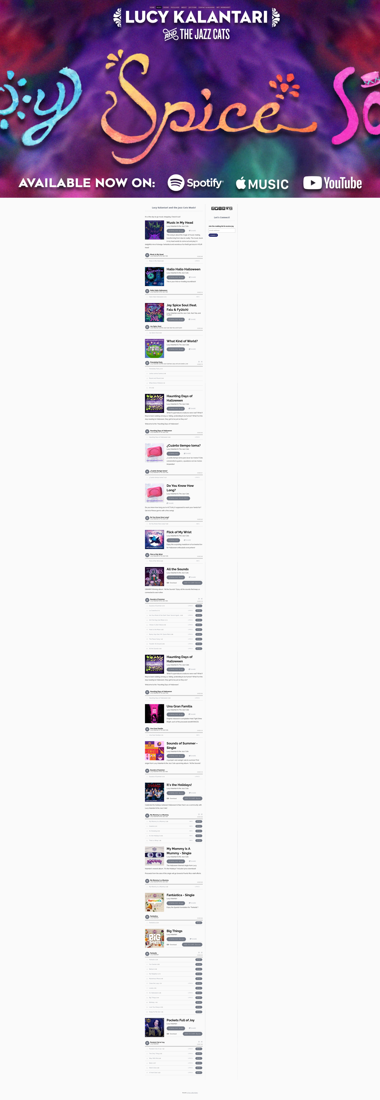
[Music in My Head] (154, 230)
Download (173, 453)
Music (159, 7)
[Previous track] (199, 362)
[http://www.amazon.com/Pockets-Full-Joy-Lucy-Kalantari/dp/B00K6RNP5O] (220, 208)
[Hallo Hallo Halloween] (154, 276)
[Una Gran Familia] (154, 713)
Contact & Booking (206, 7)
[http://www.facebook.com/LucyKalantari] (213, 208)
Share (193, 231)
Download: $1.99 (176, 319)
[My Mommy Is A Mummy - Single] (154, 856)
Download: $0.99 (176, 231)
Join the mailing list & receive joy (221, 226)
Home (152, 7)
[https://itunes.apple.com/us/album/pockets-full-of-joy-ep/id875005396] (223, 208)
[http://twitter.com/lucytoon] (216, 208)
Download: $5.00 (176, 793)
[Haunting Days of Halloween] (154, 403)
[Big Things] (154, 938)
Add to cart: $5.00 (192, 798)
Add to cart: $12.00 (192, 583)
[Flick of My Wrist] (154, 539)
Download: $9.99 (176, 577)
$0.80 (198, 1049)
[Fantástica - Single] (154, 902)
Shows (166, 7)
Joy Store (192, 7)
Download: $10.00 (176, 939)
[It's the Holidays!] (154, 792)
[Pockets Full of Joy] (154, 1027)
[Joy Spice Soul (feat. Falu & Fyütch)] (154, 312)
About (184, 7)
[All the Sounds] (154, 576)
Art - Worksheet (223, 7)
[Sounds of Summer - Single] (154, 750)
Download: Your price (178, 498)
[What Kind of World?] (154, 348)
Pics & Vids (175, 7)
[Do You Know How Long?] (154, 493)
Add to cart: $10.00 (192, 944)
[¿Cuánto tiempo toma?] (154, 452)
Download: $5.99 (176, 349)
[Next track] (202, 362)
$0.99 (198, 605)
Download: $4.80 (176, 1028)
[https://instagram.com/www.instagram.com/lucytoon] (227, 208)
